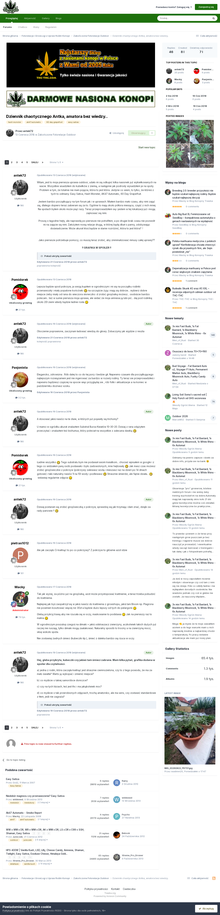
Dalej (34, 162)
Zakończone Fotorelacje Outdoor (57, 134)
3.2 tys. (22, 397)
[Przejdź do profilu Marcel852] (168, 418)
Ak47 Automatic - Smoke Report (24, 812)
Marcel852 (178, 419)
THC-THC (184, 299)
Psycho (126, 814)
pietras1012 (20, 543)
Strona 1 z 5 (56, 162)
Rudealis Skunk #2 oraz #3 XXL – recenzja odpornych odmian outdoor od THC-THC (194, 292)
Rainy (125, 780)
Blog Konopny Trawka (201, 201)
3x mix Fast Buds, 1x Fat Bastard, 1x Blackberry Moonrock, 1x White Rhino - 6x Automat (193, 442)
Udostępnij (117, 133)
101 (22, 573)
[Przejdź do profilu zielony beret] (168, 353)
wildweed (18, 799)
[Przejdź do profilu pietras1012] (20, 555)
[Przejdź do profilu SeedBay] (168, 216)
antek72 (28, 131)
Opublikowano (188, 452)
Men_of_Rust (179, 340)
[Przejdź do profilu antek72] (10, 133)
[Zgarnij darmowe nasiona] (81, 98)
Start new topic (146, 147)
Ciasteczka (129, 888)
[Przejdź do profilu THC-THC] (168, 290)
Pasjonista (20, 367)
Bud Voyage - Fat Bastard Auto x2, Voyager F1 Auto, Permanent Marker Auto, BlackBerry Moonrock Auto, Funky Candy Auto (190, 373)
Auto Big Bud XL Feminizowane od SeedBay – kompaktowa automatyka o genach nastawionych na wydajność (193, 218)
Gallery (46, 18)
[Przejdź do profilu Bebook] (116, 835)
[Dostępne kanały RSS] (213, 878)
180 (21, 205)
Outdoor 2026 (180, 416)
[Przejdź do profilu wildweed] (116, 799)
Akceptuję (207, 908)
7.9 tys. (22, 617)
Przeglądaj (12, 18)
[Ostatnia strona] (42, 162)
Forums (7, 27)
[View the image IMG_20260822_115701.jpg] (189, 730)
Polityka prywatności (96, 888)
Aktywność (30, 18)
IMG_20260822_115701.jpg (178, 768)
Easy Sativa (12, 779)
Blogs (59, 18)
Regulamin (51, 27)
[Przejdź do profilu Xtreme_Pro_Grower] (116, 857)
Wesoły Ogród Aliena (183, 405)
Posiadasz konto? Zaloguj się (173, 7)
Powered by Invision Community (110, 896)
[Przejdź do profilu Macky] (20, 599)
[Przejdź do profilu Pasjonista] (20, 379)
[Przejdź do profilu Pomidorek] (20, 291)
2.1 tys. (21, 309)
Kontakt (115, 888)
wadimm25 (177, 771)
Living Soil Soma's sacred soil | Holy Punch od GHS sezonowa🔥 (189, 398)
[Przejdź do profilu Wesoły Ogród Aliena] (168, 396)
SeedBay (184, 224)
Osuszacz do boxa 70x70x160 (189, 351)
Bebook (126, 833)
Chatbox (22, 27)
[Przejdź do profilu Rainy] (116, 782)
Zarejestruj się (206, 7)
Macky (20, 587)
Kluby (36, 27)
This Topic (199, 18)
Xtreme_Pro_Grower (23, 860)
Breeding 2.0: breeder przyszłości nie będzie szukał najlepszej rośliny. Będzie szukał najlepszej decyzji (194, 194)
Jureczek (18, 836)
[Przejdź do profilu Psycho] (116, 816)
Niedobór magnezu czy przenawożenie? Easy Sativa (35, 796)
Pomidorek (20, 279)
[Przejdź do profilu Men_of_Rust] (168, 328)
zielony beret (179, 355)
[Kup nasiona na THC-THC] (81, 64)
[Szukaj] (213, 18)
